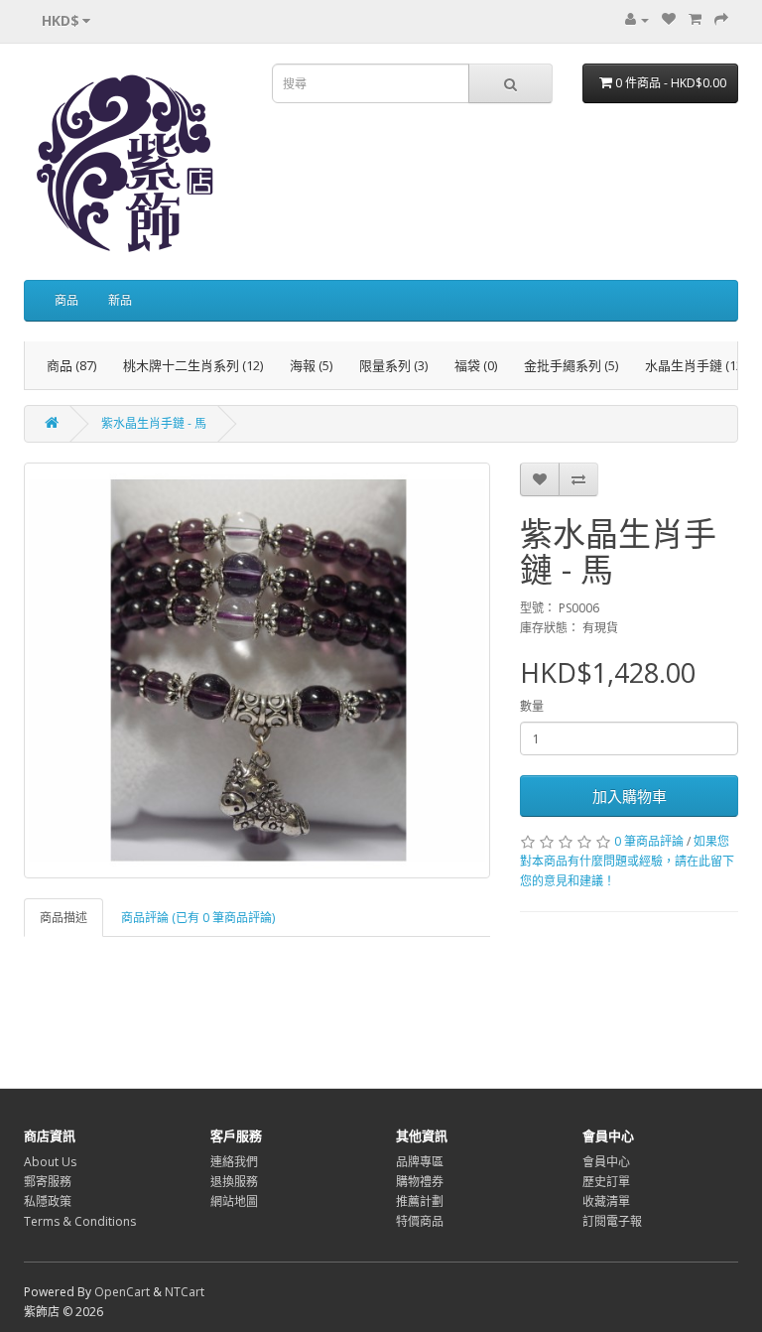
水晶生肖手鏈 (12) (695, 365)
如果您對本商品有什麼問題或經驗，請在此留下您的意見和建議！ (627, 861)
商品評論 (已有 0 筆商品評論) (198, 917)
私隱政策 (47, 1201)
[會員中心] (637, 19)
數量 (532, 706)
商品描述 (63, 917)
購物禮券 (420, 1181)
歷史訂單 (606, 1181)
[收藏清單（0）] (669, 19)
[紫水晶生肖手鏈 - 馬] (257, 670)
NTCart (184, 1291)
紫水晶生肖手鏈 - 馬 (153, 423)
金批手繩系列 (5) (571, 365)
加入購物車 (629, 796)
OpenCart (122, 1291)
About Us (50, 1161)
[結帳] (721, 19)
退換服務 (234, 1181)
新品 (120, 300)
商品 (66, 300)
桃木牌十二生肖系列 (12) (193, 365)
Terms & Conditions (80, 1221)
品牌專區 (420, 1161)
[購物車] (695, 19)
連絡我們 (234, 1161)
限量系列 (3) (393, 365)
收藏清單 (606, 1201)
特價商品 (420, 1221)
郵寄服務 (47, 1181)
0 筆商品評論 (649, 841)
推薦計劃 (420, 1201)
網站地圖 (234, 1201)
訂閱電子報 (612, 1221)
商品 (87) (71, 365)
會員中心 (606, 1161)
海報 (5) (311, 365)
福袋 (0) (475, 365)
